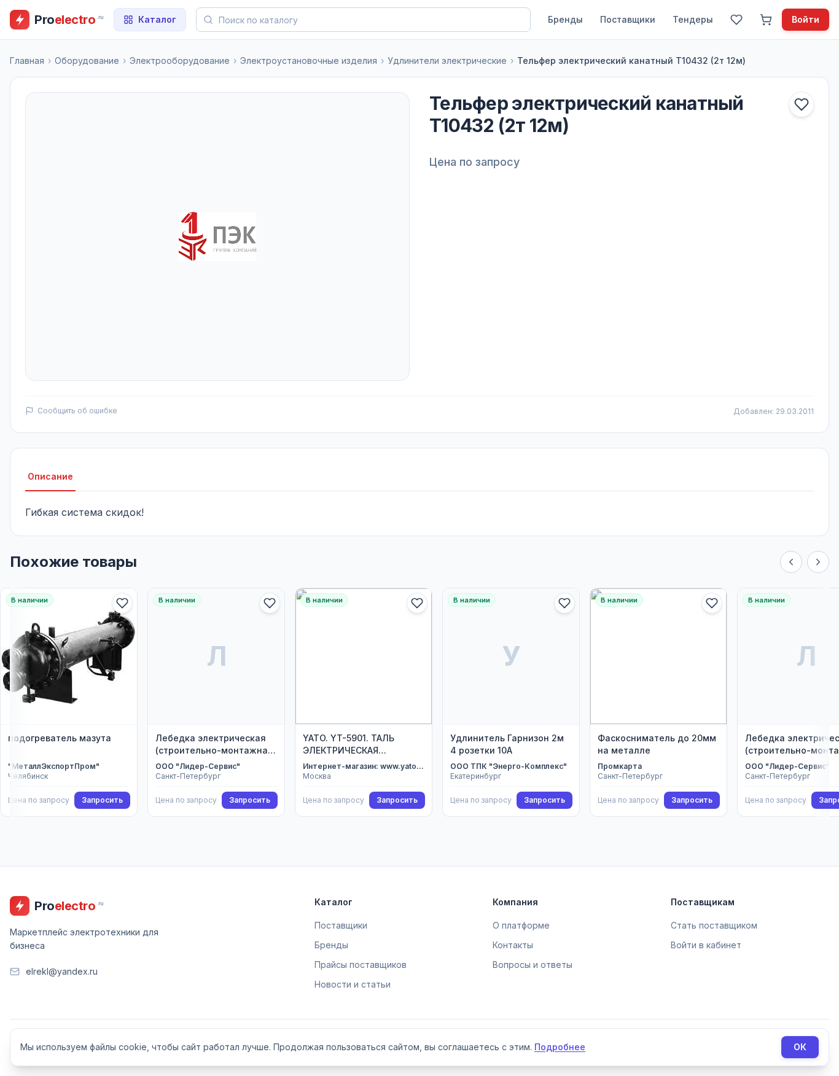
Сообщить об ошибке (77, 410)
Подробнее (559, 1047)
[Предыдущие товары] (791, 562)
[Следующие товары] (818, 562)
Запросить (102, 800)
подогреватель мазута (59, 738)
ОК (800, 1047)
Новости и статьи (352, 984)
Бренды (565, 19)
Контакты (513, 945)
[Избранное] (736, 20)
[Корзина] (765, 20)
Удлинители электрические (447, 60)
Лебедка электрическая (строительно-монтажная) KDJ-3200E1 (215, 745)
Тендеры (693, 19)
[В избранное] (801, 104)
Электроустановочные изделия (308, 60)
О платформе (521, 925)
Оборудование (87, 60)
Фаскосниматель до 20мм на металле (657, 744)
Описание (50, 476)
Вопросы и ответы (532, 964)
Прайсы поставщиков (360, 964)
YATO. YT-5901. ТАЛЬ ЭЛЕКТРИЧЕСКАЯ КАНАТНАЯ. (348, 745)
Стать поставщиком (714, 925)
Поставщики (627, 19)
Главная (27, 60)
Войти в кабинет (706, 945)
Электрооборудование (180, 60)
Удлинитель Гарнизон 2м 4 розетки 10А (507, 744)
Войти (805, 19)
